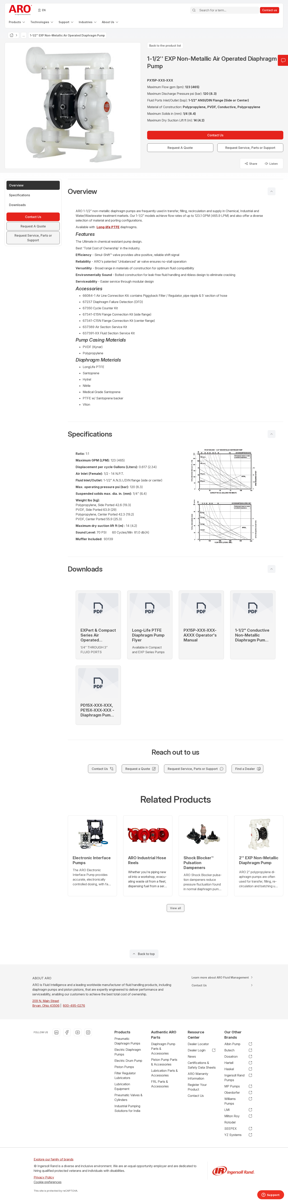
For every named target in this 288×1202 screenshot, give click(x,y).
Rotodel (229, 1122)
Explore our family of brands (53, 1159)
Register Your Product (197, 1087)
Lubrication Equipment (122, 1086)
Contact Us (196, 1096)
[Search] (193, 10)
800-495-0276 (74, 1006)
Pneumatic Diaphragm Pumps (127, 1041)
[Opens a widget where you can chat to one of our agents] (270, 1195)
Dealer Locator (198, 1044)
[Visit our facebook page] (67, 1032)
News (192, 1056)
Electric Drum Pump (128, 1061)
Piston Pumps (124, 1067)
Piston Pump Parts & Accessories (164, 1062)
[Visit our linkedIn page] (56, 1032)
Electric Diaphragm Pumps (127, 1052)
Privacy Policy (44, 1177)
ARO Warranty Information (198, 1076)
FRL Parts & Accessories (160, 1084)
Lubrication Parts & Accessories (164, 1073)
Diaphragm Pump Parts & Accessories (163, 1048)
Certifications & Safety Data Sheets (202, 1065)
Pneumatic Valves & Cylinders (128, 1097)
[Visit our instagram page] (88, 1032)
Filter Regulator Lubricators (125, 1075)
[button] (175, 191)
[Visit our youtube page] (77, 1032)
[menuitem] (17, 22)
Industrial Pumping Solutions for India (127, 1108)
